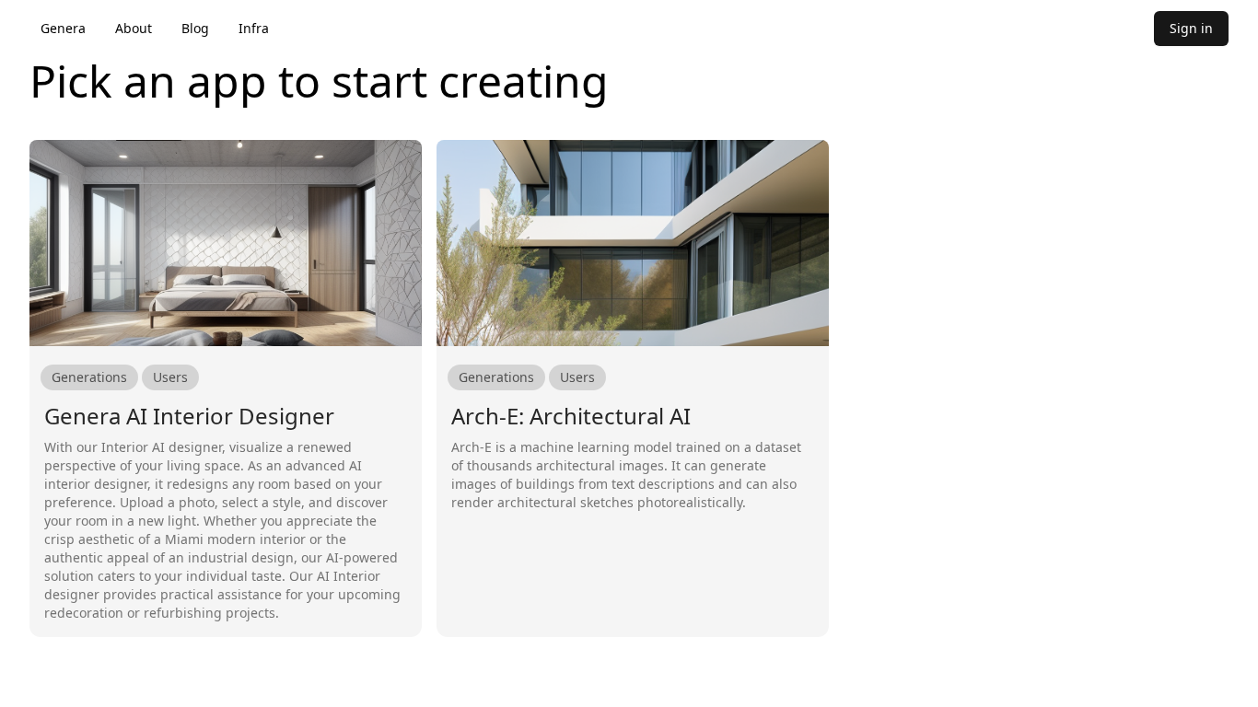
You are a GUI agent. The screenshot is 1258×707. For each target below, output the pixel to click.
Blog (195, 28)
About (133, 28)
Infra (254, 28)
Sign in (1191, 28)
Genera (63, 28)
